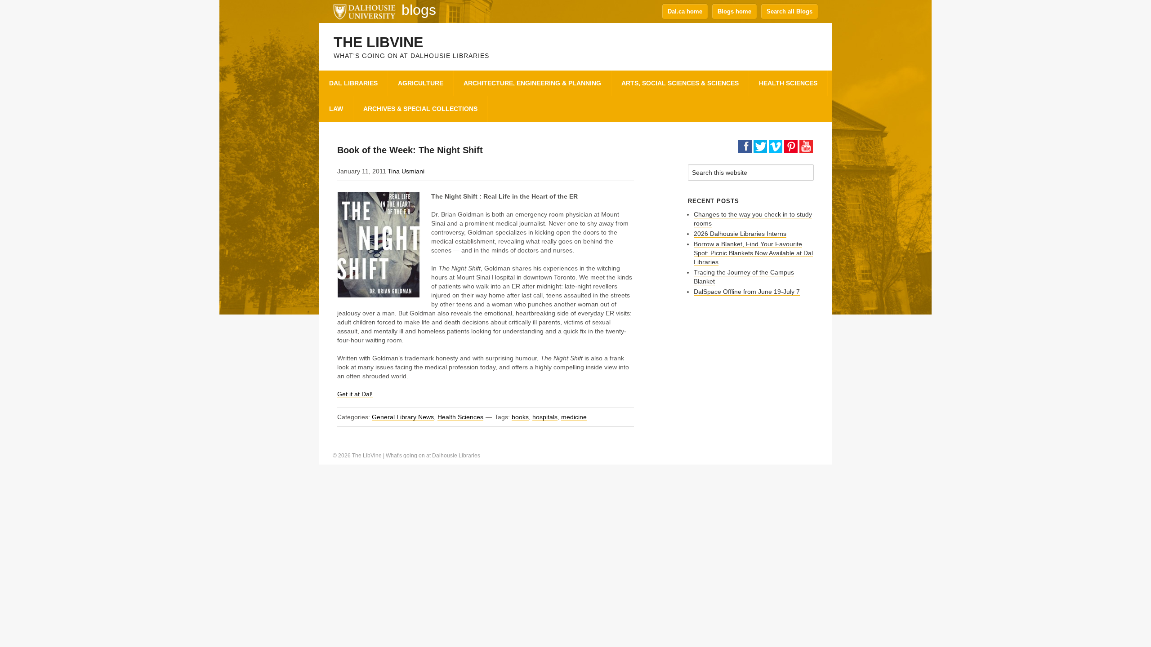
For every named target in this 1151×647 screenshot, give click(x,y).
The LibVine (378, 42)
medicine (574, 417)
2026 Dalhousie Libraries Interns (740, 233)
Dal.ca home (685, 11)
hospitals (545, 417)
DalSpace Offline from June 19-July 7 (747, 291)
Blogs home (734, 11)
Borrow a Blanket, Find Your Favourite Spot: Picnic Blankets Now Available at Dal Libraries (753, 253)
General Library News (403, 417)
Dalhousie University (364, 11)
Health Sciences (460, 417)
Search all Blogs (789, 11)
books (520, 417)
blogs (419, 9)
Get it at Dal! (355, 394)
